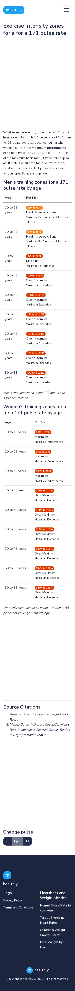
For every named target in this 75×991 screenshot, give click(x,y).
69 (16, 314)
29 (16, 232)
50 (7, 295)
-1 (7, 841)
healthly (15, 10)
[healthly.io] (7, 875)
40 (7, 275)
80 (7, 353)
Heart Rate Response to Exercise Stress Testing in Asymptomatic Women (40, 729)
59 (16, 295)
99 (16, 372)
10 (7, 207)
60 (7, 314)
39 (16, 256)
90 (7, 372)
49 (16, 275)
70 (7, 334)
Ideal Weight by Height (51, 945)
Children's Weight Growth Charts (52, 932)
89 (16, 353)
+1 (28, 841)
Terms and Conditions (18, 907)
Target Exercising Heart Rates (52, 920)
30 (7, 256)
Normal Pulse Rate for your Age (56, 908)
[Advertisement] (37, 81)
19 (16, 207)
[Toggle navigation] (67, 9)
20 (7, 232)
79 (16, 334)
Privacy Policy (13, 900)
